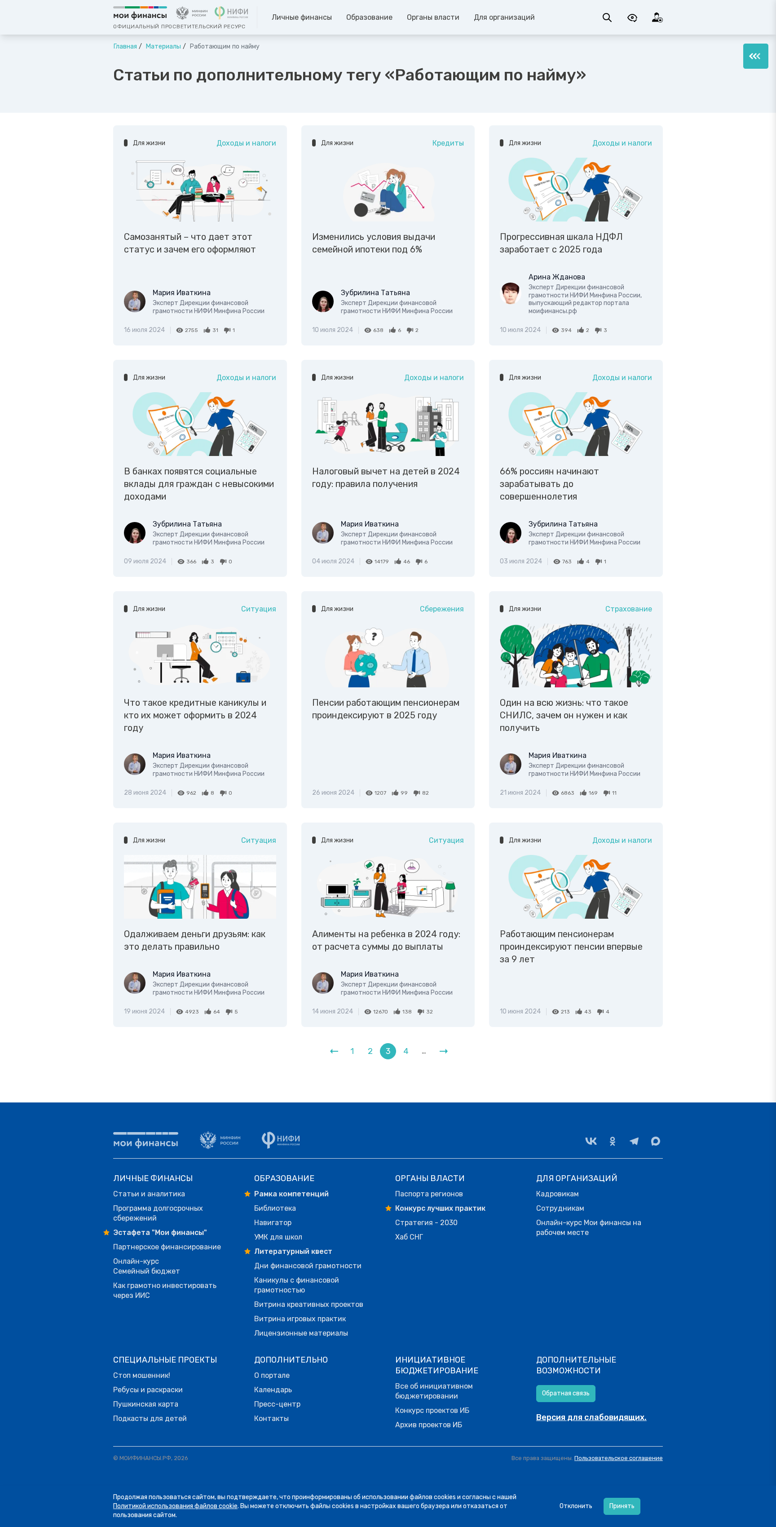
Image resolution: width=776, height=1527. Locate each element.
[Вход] (657, 17)
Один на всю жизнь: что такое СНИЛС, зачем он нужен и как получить (564, 715)
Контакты (271, 1418)
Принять (622, 1506)
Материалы (162, 46)
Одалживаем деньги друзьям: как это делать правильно (194, 940)
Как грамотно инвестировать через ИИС (164, 1290)
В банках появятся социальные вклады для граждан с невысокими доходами (199, 484)
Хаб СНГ (409, 1237)
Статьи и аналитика (149, 1194)
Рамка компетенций (291, 1194)
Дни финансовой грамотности (308, 1265)
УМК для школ (278, 1237)
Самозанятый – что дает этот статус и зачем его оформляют (190, 243)
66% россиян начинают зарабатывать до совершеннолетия (549, 484)
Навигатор (272, 1222)
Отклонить (576, 1506)
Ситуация (258, 609)
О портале (272, 1375)
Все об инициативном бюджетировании (434, 1391)
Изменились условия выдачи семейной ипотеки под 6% (373, 243)
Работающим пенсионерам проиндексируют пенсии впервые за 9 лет (571, 947)
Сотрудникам (560, 1208)
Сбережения (442, 609)
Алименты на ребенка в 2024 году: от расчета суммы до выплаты (386, 940)
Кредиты (448, 143)
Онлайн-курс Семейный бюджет (146, 1266)
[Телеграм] (634, 1141)
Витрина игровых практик (300, 1319)
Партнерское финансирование (167, 1247)
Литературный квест (293, 1251)
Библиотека (275, 1208)
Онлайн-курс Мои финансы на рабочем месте (588, 1227)
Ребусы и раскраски (148, 1389)
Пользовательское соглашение (618, 1458)
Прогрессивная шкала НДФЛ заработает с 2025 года (561, 243)
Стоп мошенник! (141, 1375)
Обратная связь (566, 1393)
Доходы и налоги (246, 143)
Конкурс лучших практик (440, 1208)
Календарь (273, 1389)
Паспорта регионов (429, 1194)
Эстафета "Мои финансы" (160, 1232)
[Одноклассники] (612, 1141)
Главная (125, 46)
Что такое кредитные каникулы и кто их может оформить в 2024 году (195, 715)
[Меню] (756, 56)
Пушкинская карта (145, 1404)
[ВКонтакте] (591, 1141)
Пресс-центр (277, 1404)
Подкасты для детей (150, 1418)
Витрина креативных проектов (308, 1304)
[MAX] (655, 1141)
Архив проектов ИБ (428, 1425)
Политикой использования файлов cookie (175, 1506)
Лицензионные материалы (301, 1333)
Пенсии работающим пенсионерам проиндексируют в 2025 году (385, 709)
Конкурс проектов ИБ (432, 1410)
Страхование (628, 609)
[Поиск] (607, 17)
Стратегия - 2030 (426, 1222)
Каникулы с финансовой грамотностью (296, 1285)
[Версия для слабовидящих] (632, 17)
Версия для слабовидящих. (591, 1417)
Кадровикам (557, 1194)
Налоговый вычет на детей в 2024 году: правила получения (386, 477)
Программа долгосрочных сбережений (158, 1213)
